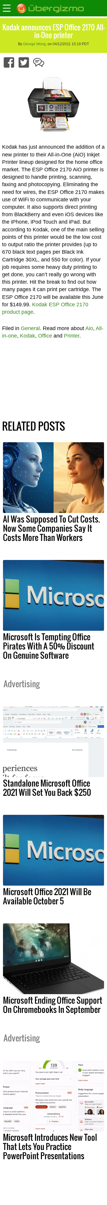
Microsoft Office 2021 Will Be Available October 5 (47, 896)
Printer (71, 336)
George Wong (34, 44)
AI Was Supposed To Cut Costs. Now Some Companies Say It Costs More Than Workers (51, 528)
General (30, 328)
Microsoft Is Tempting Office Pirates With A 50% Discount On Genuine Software (48, 646)
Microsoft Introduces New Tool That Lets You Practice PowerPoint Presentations (50, 1146)
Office (45, 336)
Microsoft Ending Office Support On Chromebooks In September (52, 1004)
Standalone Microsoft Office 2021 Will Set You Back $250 (47, 787)
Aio (89, 328)
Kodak (27, 336)
